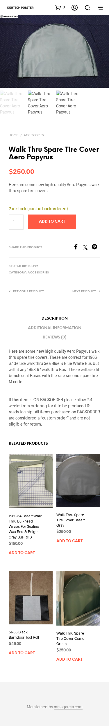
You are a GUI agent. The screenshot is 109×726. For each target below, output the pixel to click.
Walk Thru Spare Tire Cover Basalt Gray (70, 519)
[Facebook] (78, 248)
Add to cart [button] (22, 553)
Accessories (34, 135)
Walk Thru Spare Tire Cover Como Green (70, 638)
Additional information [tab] (54, 328)
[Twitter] (87, 248)
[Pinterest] (96, 248)
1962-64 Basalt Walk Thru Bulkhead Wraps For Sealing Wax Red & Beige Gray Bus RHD (25, 526)
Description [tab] (55, 318)
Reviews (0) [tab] (54, 337)
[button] (60, 7)
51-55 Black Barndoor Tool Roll (24, 634)
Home (13, 135)
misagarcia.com (68, 707)
